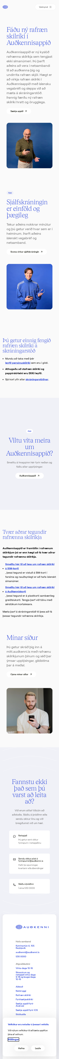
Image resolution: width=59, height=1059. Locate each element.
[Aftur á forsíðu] (5, 7)
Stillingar (13, 1039)
